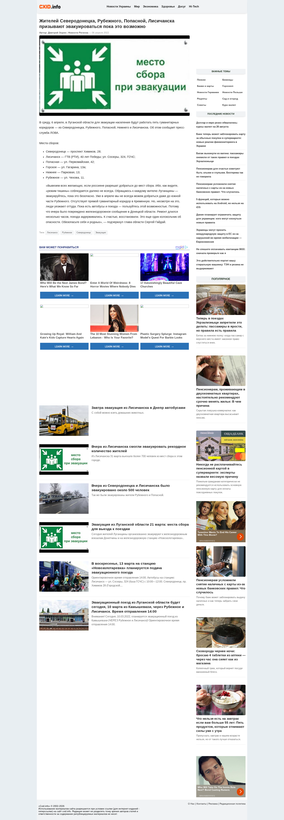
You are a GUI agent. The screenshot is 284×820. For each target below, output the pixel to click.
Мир (137, 6)
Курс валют (229, 105)
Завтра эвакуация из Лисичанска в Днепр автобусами (138, 408)
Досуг (182, 6)
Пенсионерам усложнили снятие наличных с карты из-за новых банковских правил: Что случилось (217, 188)
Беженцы (227, 79)
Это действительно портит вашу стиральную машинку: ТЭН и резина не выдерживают (220, 264)
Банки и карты (205, 86)
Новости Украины (119, 6)
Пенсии (201, 79)
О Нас (191, 803)
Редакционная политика (233, 803)
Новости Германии (208, 92)
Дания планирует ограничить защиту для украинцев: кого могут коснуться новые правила (218, 218)
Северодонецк (84, 232)
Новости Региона (78, 32)
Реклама (213, 803)
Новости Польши (232, 92)
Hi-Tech (194, 6)
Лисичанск (52, 232)
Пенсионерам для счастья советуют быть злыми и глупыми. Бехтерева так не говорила (219, 172)
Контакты (201, 803)
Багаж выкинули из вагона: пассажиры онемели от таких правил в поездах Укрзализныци (220, 157)
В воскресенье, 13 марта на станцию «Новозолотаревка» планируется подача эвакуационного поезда (127, 568)
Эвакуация (100, 232)
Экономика (150, 6)
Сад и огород (230, 98)
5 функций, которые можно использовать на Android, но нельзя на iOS (220, 203)
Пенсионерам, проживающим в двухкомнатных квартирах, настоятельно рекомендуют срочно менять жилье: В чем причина (220, 397)
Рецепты (202, 98)
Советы (201, 105)
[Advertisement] (114, 377)
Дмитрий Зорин (57, 32)
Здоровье (168, 6)
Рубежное (67, 232)
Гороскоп (227, 86)
